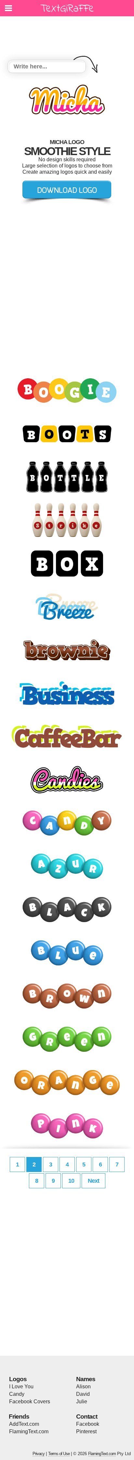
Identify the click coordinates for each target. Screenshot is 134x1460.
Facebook (87, 1424)
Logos (18, 1379)
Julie (81, 1401)
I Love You (21, 1386)
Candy (16, 1394)
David (83, 1394)
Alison (83, 1386)
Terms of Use (59, 1453)
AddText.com (24, 1424)
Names (85, 1379)
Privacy (39, 1453)
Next (93, 1181)
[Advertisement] (69, 34)
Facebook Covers (29, 1401)
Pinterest (86, 1431)
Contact (86, 1416)
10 (71, 1181)
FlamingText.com (28, 1431)
